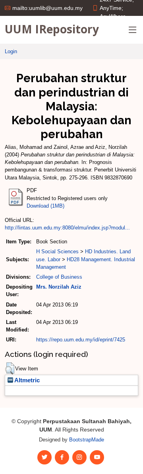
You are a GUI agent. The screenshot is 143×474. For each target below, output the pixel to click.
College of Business (59, 277)
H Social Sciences (57, 251)
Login (11, 51)
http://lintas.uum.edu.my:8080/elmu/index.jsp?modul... (67, 228)
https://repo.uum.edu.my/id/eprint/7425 (80, 340)
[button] (9, 368)
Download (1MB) (45, 206)
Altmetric (26, 380)
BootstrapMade (86, 440)
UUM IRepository (52, 29)
